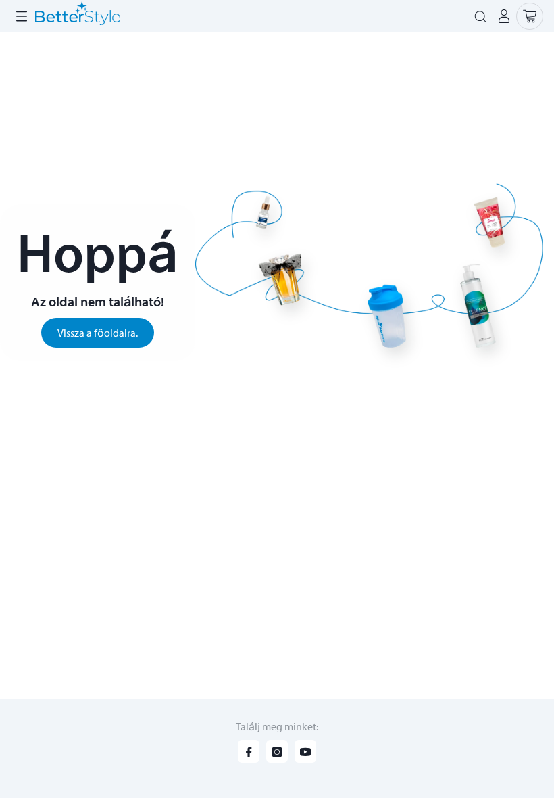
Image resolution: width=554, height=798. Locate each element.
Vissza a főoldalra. (97, 332)
